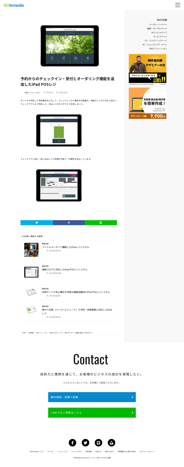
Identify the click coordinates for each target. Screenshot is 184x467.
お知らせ (98, 451)
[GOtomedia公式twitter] (85, 442)
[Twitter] (37, 222)
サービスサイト (160, 36)
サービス (50, 451)
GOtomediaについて (37, 451)
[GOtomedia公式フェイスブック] (72, 442)
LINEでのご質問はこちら (66, 412)
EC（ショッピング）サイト (155, 44)
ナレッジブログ (76, 451)
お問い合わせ (109, 451)
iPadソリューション (32, 92)
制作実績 (31, 333)
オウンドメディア (159, 32)
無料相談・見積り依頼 (64, 397)
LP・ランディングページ (156, 40)
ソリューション (62, 451)
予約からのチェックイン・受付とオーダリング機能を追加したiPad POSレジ (71, 333)
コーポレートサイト (158, 24)
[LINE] (101, 222)
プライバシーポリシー (146, 451)
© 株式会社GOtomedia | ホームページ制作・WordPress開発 (92, 458)
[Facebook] (69, 222)
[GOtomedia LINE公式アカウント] (98, 442)
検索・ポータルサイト (157, 28)
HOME (24, 333)
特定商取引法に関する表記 (127, 451)
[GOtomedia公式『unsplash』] (111, 442)
